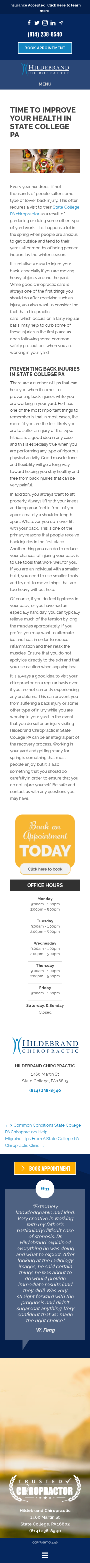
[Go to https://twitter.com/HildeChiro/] (37, 23)
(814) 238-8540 (45, 34)
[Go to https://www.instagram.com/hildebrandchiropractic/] (45, 23)
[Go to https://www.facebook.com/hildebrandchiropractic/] (29, 23)
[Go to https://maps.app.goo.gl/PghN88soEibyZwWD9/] (61, 23)
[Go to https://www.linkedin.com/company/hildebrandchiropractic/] (53, 23)
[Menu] (45, 1555)
